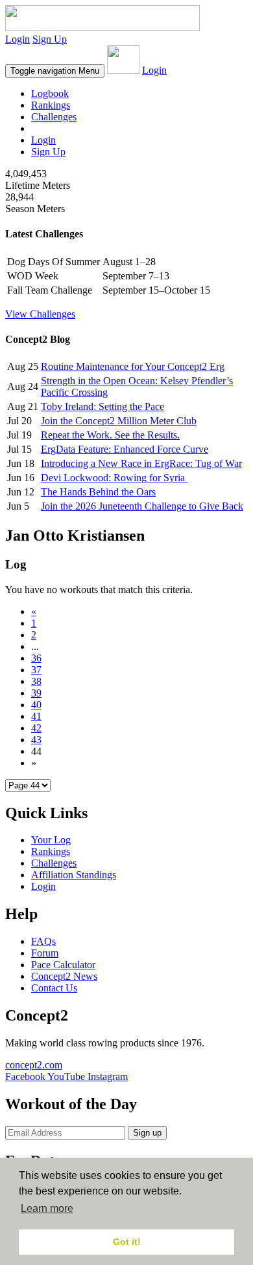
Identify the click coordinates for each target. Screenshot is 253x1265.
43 (36, 739)
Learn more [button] (47, 1208)
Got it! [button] (127, 1242)
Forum (44, 952)
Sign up (147, 1133)
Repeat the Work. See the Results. (110, 434)
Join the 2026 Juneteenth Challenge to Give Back (142, 506)
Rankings (50, 105)
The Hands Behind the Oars (98, 491)
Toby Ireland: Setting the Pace (102, 406)
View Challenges (40, 313)
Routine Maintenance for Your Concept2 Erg (132, 366)
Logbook (50, 93)
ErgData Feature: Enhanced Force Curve (124, 449)
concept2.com (33, 1064)
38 (36, 681)
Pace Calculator (63, 964)
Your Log (51, 839)
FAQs (43, 941)
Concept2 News (64, 976)
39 (36, 692)
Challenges (54, 116)
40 (36, 704)
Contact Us (54, 987)
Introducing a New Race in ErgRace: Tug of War (141, 463)
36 (36, 658)
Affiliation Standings (73, 874)
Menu (54, 71)
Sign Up (49, 39)
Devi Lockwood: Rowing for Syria (114, 477)
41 (36, 716)
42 (36, 727)
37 (36, 669)
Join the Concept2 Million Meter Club (119, 420)
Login (17, 39)
